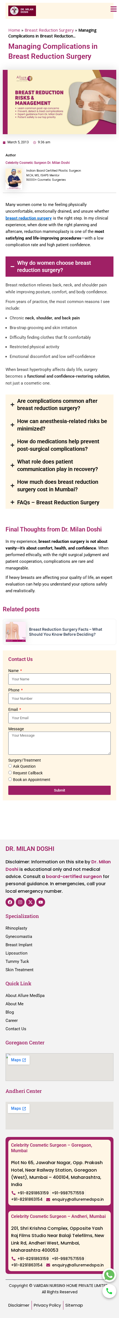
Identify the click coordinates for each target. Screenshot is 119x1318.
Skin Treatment (19, 969)
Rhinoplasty (16, 928)
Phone (14, 690)
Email (13, 709)
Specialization (22, 916)
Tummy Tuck (17, 961)
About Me (15, 1003)
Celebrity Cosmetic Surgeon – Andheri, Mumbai (58, 1216)
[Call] (109, 1291)
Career (12, 1020)
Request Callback (28, 773)
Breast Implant (19, 944)
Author (11, 155)
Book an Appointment (31, 779)
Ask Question (24, 766)
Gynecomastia (19, 936)
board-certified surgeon (74, 876)
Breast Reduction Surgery (49, 30)
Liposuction (16, 953)
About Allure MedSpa (25, 995)
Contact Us (16, 1028)
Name (13, 670)
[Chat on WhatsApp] (109, 1275)
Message (16, 729)
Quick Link (18, 983)
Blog (10, 1012)
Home (14, 30)
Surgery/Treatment (24, 760)
